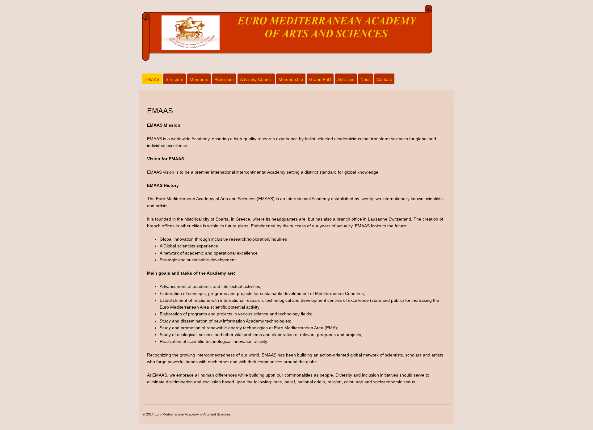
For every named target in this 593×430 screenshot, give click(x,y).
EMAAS (152, 79)
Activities (345, 79)
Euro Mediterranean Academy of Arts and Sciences (192, 414)
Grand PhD (320, 79)
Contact (384, 79)
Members (199, 79)
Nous (365, 79)
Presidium (224, 79)
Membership (291, 79)
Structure (174, 79)
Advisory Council (256, 79)
